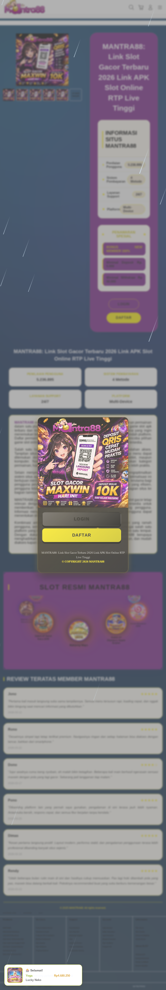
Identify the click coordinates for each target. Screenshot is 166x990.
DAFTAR (81, 535)
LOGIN (81, 518)
